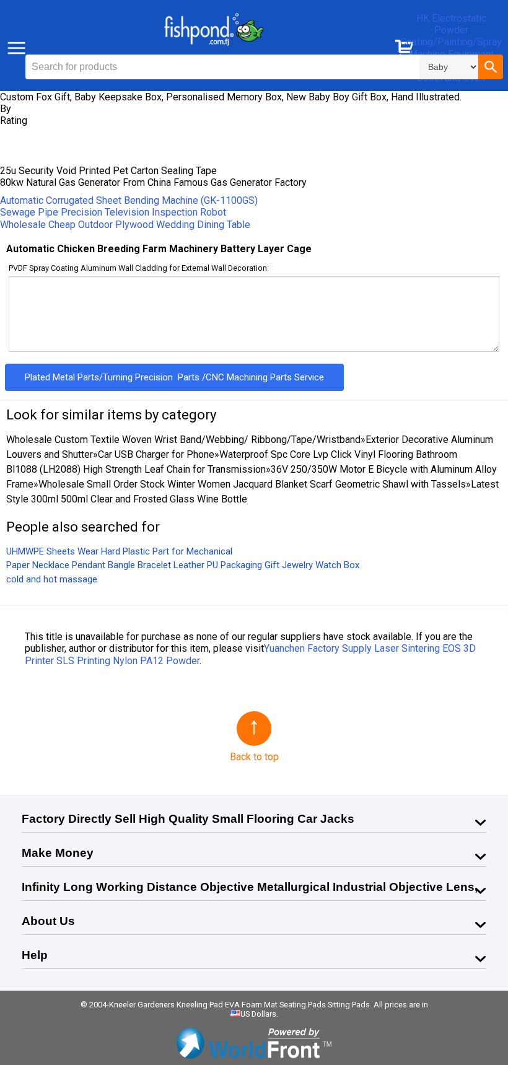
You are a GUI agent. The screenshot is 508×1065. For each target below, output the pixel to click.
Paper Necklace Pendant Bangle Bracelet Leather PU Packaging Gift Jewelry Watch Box (182, 565)
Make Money (58, 852)
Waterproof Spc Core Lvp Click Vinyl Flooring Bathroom (338, 454)
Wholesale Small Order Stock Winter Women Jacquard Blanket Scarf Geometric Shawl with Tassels (252, 484)
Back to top (254, 757)
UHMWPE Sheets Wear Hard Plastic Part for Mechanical (119, 551)
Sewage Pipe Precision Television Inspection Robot (113, 212)
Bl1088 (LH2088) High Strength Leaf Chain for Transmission (136, 469)
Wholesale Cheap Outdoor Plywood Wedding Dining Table (125, 224)
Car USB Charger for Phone (156, 454)
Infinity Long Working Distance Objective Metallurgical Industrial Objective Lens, (250, 886)
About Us (48, 920)
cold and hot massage (51, 579)
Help (35, 955)
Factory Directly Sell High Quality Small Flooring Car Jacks (188, 818)
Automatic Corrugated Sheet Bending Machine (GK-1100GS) (129, 200)
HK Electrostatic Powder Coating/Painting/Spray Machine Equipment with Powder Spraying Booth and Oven (451, 48)
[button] (490, 67)
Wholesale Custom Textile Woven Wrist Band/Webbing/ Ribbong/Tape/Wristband (183, 439)
